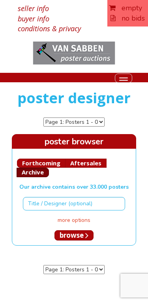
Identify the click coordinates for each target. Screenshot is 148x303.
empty (129, 8)
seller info (33, 8)
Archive (33, 172)
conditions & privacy (49, 28)
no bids (130, 18)
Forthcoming (41, 163)
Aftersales (85, 163)
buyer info (33, 18)
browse (72, 235)
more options (74, 220)
